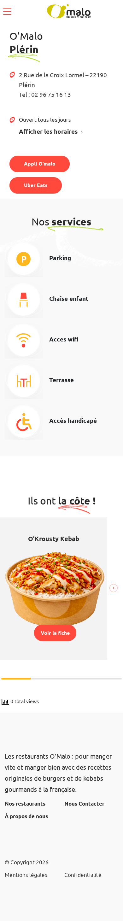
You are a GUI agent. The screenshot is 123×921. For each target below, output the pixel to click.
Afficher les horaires (48, 131)
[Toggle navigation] (7, 11)
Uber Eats (36, 185)
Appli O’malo (40, 163)
